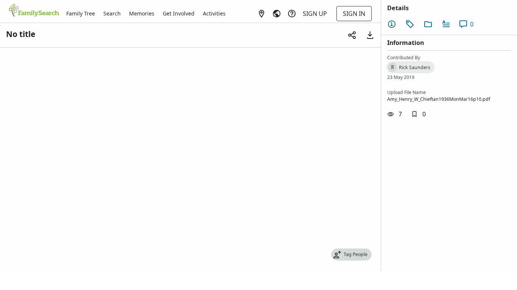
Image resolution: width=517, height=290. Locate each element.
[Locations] (261, 13)
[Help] (291, 13)
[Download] (370, 35)
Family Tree (80, 13)
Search (112, 13)
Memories (141, 13)
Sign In (354, 13)
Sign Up (315, 13)
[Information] (391, 24)
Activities (214, 13)
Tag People (356, 254)
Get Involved (179, 13)
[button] (418, 114)
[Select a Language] (276, 13)
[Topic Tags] (409, 24)
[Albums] (428, 24)
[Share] (352, 35)
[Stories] (446, 24)
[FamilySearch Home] (34, 11)
